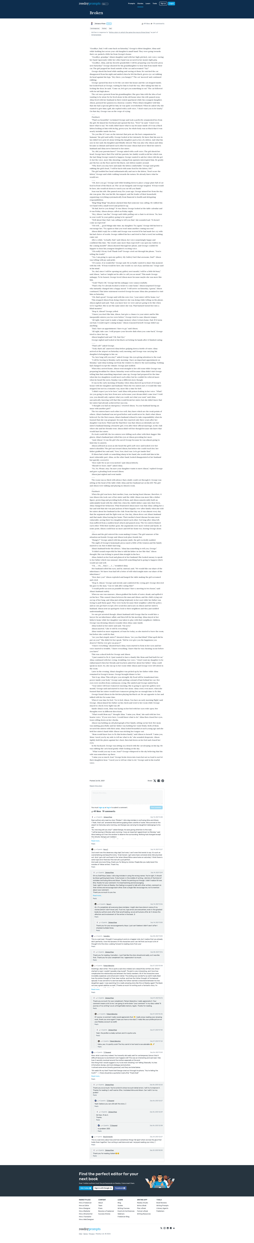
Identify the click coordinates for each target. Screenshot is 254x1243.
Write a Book (141, 1205)
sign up (101, 807)
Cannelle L (106, 936)
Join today (84, 1188)
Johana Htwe (107, 817)
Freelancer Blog (123, 1217)
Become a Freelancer (106, 1211)
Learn (148, 3)
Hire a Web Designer (86, 1219)
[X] (161, 1228)
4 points (99, 817)
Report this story (96, 786)
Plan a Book (141, 1208)
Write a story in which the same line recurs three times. (129, 32)
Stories (140, 3)
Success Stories (104, 1214)
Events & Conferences (126, 1211)
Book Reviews (161, 1203)
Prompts (131, 3)
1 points (99, 1137)
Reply (93, 844)
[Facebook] (171, 1228)
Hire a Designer (84, 1208)
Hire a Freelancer (85, 1203)
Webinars (121, 1214)
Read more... (96, 841)
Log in (171, 3)
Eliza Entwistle (108, 1137)
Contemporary (94, 28)
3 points (99, 849)
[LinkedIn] (167, 1228)
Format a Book (142, 1211)
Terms (85, 1234)
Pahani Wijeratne (108, 966)
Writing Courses (123, 1208)
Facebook (119, 1188)
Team (100, 1205)
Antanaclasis (96, 35)
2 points (101, 872)
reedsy (90, 3)
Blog (119, 1203)
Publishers (160, 1211)
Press (100, 1208)
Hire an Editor (84, 1205)
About (100, 1203)
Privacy (92, 1234)
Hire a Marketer (84, 1211)
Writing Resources (144, 1214)
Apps (104, 4)
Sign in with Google (102, 1188)
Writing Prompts (162, 1205)
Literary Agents (162, 1208)
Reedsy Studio (142, 1203)
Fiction (104, 28)
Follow (109, 23)
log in (109, 807)
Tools (155, 3)
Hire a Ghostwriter (86, 1214)
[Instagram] (164, 1228)
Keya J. (105, 849)
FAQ (80, 1234)
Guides (120, 1205)
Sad (110, 28)
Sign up (163, 3)
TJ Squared (107, 1052)
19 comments (158, 24)
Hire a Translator (85, 1217)
